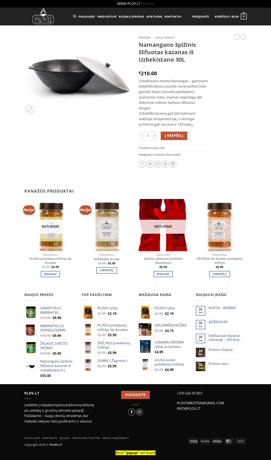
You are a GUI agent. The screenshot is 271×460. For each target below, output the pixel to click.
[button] (200, 16)
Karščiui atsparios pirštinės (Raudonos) (163, 261)
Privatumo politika (86, 438)
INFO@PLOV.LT (188, 408)
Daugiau (50, 274)
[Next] (245, 242)
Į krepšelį (174, 135)
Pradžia (145, 38)
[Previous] (24, 242)
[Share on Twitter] (150, 164)
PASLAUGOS (86, 16)
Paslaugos (32, 438)
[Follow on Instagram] (139, 412)
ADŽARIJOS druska (107, 259)
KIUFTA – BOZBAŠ (222, 308)
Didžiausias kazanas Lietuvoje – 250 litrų (225, 338)
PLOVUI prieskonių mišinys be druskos (50, 261)
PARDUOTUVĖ (107, 16)
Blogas (64, 438)
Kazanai (159, 154)
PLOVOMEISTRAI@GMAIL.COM (200, 403)
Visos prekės (165, 38)
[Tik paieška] (74, 16)
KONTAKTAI (173, 16)
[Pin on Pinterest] (165, 164)
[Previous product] (243, 37)
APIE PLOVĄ (154, 16)
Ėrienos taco (218, 364)
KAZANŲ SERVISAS (131, 16)
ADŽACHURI (218, 322)
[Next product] (237, 37)
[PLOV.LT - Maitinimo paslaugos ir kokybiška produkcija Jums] (45, 16)
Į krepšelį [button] (107, 270)
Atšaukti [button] (147, 3)
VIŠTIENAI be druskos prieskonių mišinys (219, 261)
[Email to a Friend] (157, 164)
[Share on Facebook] (142, 164)
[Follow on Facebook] (131, 412)
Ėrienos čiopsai (221, 350)
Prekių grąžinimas (115, 438)
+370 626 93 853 (189, 393)
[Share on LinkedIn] (173, 164)
